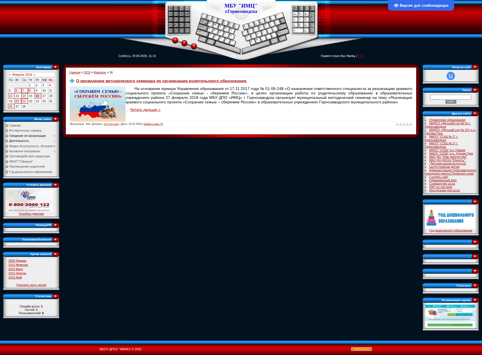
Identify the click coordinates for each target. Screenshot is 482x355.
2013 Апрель (17, 273)
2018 (87, 72)
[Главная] (175, 38)
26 (10, 106)
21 (24, 101)
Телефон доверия (31, 213)
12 (10, 95)
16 (37, 95)
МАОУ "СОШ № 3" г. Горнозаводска (441, 145)
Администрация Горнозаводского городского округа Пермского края (450, 171)
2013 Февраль (18, 264)
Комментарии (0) (153, 124)
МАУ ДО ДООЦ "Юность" (447, 160)
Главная (74, 72)
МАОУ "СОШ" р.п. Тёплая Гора (451, 153)
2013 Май (15, 277)
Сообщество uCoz (442, 183)
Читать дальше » (145, 109)
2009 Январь (17, 260)
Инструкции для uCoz (444, 190)
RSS (361, 56)
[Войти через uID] (451, 76)
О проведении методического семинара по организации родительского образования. (161, 80)
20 (17, 101)
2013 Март (15, 269)
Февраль (100, 72)
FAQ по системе (440, 187)
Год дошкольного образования (450, 230)
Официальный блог (443, 180)
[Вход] (184, 41)
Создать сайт (438, 176)
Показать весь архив (31, 285)
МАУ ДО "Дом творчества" (448, 156)
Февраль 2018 (22, 74)
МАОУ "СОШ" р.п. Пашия (447, 150)
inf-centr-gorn (111, 124)
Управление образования (447, 119)
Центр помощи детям (444, 166)
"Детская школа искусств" (447, 163)
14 (24, 95)
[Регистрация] (194, 44)
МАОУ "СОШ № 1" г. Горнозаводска (441, 138)
